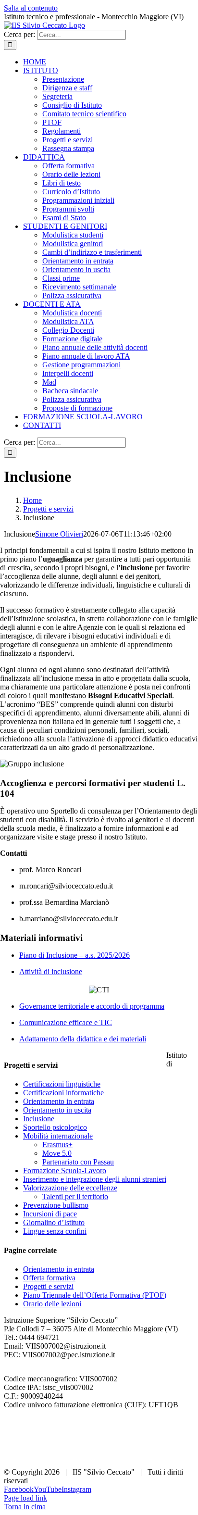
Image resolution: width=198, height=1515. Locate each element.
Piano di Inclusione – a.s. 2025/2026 (74, 955)
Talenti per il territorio (75, 1196)
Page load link (25, 1498)
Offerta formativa (49, 1278)
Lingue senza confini (55, 1231)
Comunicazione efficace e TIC (65, 1022)
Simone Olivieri (59, 534)
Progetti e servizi (48, 1286)
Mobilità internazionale (58, 1136)
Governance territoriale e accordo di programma (91, 1006)
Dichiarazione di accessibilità (48, 1430)
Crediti (14, 1456)
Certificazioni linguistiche (61, 1084)
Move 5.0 (57, 1153)
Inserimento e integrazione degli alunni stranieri (94, 1179)
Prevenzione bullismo (55, 1205)
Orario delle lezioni (52, 1304)
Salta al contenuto (31, 8)
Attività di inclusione (50, 971)
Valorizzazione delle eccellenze (70, 1188)
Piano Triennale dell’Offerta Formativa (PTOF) (94, 1295)
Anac (12, 1421)
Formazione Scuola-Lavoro (64, 1170)
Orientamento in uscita (57, 1110)
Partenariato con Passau (78, 1162)
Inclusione (38, 1118)
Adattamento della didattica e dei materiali (82, 1039)
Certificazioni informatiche (63, 1093)
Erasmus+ (57, 1144)
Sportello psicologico (55, 1127)
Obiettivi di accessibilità (40, 1438)
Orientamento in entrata (58, 1101)
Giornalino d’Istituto (54, 1222)
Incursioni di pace (50, 1214)
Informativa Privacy (34, 1447)
